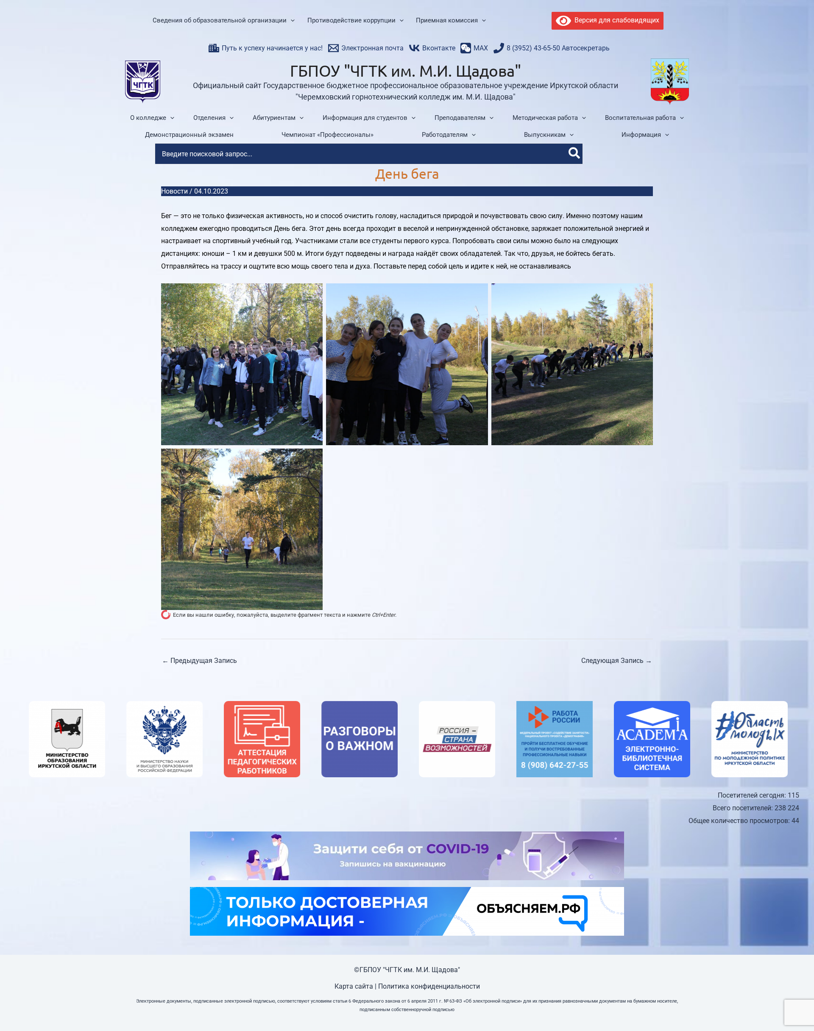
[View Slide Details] (60, 739)
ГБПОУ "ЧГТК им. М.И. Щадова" (405, 70)
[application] (291, 21)
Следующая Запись (616, 661)
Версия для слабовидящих (615, 20)
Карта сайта (354, 986)
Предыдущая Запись (199, 661)
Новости (174, 191)
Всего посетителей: (744, 808)
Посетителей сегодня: (753, 795)
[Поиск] (575, 154)
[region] (407, 739)
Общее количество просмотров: (740, 821)
